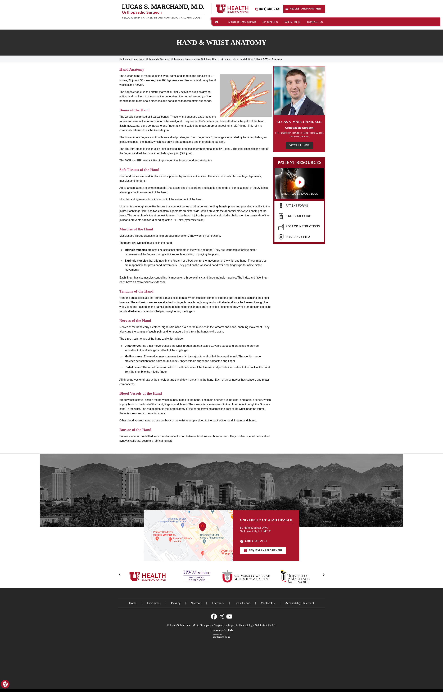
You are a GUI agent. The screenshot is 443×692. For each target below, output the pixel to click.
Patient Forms (297, 205)
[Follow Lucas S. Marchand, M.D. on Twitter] (222, 616)
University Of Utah (221, 630)
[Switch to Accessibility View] (5, 684)
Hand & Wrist (246, 59)
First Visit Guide (298, 216)
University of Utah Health (266, 520)
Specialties (270, 22)
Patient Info (292, 22)
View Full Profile (299, 145)
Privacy (175, 603)
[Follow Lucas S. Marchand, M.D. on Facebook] (214, 616)
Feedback (218, 603)
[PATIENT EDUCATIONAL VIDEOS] (299, 183)
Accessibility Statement (299, 603)
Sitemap (196, 603)
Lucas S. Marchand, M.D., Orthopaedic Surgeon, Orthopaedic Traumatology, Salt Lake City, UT (223, 625)
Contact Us (315, 22)
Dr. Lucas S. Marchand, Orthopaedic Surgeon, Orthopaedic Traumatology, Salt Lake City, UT (170, 59)
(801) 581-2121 (270, 9)
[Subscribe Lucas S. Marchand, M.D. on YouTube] (229, 616)
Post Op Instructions (303, 226)
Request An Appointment (306, 8)
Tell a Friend (242, 603)
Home (216, 21)
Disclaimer (153, 603)
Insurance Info (298, 236)
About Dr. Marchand (242, 22)
